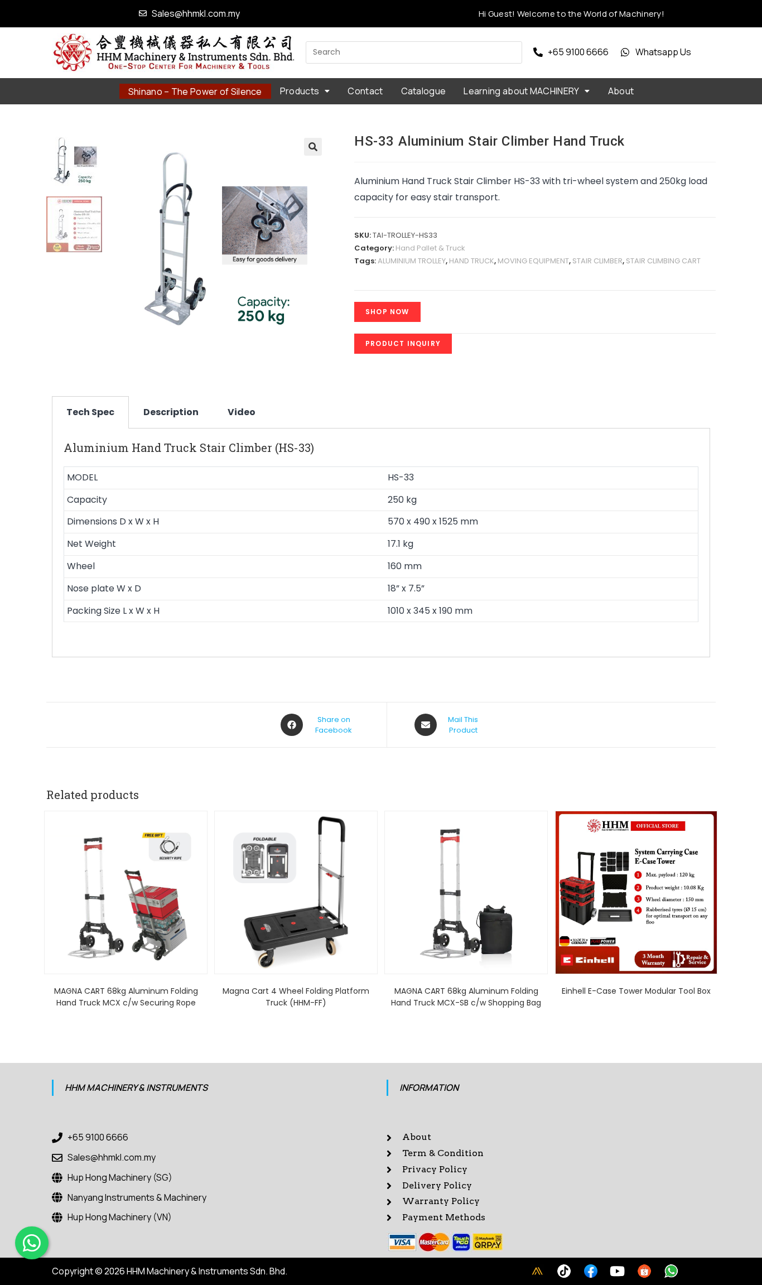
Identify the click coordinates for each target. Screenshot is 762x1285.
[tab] (90, 412)
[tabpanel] (381, 543)
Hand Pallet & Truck (430, 248)
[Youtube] (617, 1271)
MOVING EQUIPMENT (533, 261)
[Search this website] (414, 51)
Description (171, 412)
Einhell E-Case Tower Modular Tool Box (636, 991)
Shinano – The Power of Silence (195, 91)
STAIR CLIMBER (597, 261)
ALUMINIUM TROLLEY (412, 261)
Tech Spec (90, 412)
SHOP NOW (387, 311)
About (621, 91)
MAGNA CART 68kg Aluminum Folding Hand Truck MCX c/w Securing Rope (126, 996)
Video (241, 412)
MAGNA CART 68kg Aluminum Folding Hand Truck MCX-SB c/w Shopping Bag (466, 996)
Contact (365, 91)
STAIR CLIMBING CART (663, 261)
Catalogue (423, 91)
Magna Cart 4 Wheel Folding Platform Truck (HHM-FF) (296, 996)
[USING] (564, 1271)
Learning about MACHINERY (521, 91)
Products (299, 91)
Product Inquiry (403, 343)
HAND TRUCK (471, 261)
